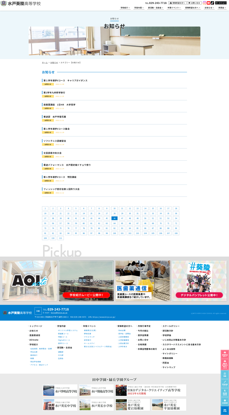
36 (176, 213)
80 (99, 228)
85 (137, 228)
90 (176, 228)
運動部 (61, 352)
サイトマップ (169, 367)
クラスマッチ (89, 337)
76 (68, 228)
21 (61, 213)
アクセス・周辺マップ (39, 365)
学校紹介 (33, 344)
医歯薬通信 (34, 335)
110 (53, 238)
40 (68, 218)
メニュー (222, 3)
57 (61, 223)
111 (60, 238)
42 (84, 218)
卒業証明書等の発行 (147, 348)
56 (53, 223)
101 (122, 233)
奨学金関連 (143, 335)
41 (76, 218)
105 (152, 233)
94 (68, 233)
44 (99, 218)
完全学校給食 (35, 361)
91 (45, 233)
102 (129, 233)
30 (130, 213)
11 (122, 208)
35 (168, 213)
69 (153, 223)
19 (45, 213)
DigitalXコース (64, 340)
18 (176, 208)
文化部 (61, 355)
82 (114, 228)
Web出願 (122, 330)
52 (161, 218)
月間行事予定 (144, 325)
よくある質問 (169, 348)
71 (168, 223)
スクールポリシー (171, 325)
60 (84, 223)
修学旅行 (87, 340)
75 (61, 228)
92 (53, 233)
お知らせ (54, 62)
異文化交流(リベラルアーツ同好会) (98, 346)
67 (137, 223)
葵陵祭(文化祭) (90, 330)
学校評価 (167, 335)
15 (153, 208)
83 (122, 228)
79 (91, 228)
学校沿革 (34, 352)
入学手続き (122, 346)
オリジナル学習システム (68, 330)
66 (130, 223)
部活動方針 (168, 330)
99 (107, 233)
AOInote (33, 339)
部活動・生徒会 (64, 347)
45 (107, 218)
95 (76, 233)
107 (168, 233)
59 (76, 223)
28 (114, 213)
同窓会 (166, 362)
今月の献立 (143, 330)
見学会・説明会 (124, 333)
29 (122, 213)
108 (176, 233)
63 (107, 223)
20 (53, 213)
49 (137, 218)
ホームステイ (89, 343)
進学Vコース (63, 343)
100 (114, 233)
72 (176, 223)
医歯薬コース (63, 333)
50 (145, 218)
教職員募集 (168, 358)
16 (161, 208)
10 (114, 208)
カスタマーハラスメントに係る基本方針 (182, 344)
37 (45, 218)
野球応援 (87, 333)
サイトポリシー (170, 353)
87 (153, 228)
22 (68, 213)
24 (84, 213)
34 (161, 213)
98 (99, 233)
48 (130, 218)
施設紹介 (34, 355)
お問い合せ (195, 3)
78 (84, 228)
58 (68, 223)
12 (130, 208)
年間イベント (89, 325)
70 (161, 223)
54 (176, 218)
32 (145, 213)
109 (45, 238)
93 (61, 233)
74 (53, 228)
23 (76, 213)
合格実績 (142, 344)
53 (168, 218)
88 (161, 228)
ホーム (45, 62)
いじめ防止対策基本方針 (174, 339)
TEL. (156, 3)
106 (160, 233)
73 (45, 228)
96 (84, 233)
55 (45, 223)
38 (53, 218)
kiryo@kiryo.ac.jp (59, 312)
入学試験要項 (123, 340)
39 (61, 218)
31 (137, 213)
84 (130, 228)
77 (76, 228)
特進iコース (62, 337)
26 (99, 213)
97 (91, 233)
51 (153, 218)
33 (153, 213)
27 (107, 213)
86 (145, 228)
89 (168, 228)
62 (99, 223)
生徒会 (61, 358)
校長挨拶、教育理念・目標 (41, 348)
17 (168, 208)
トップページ (35, 325)
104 (145, 233)
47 (122, 218)
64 (114, 223)
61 (91, 223)
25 (91, 213)
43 (91, 218)
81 (107, 228)
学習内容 (61, 325)
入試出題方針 (123, 343)
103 (137, 233)
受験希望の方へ (178, 3)
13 (137, 208)
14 (145, 208)
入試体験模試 (123, 337)
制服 (32, 358)
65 (122, 223)
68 (145, 223)
